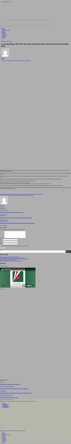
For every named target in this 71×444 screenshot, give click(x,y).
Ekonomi (3, 29)
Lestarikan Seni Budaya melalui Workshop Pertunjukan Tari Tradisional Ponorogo (14, 258)
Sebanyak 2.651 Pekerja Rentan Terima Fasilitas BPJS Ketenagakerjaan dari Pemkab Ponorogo (16, 195)
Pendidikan (4, 33)
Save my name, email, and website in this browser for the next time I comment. (15, 245)
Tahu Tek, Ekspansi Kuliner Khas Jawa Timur (8, 259)
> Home (3, 403)
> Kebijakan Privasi (6, 406)
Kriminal (3, 32)
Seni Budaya (4, 35)
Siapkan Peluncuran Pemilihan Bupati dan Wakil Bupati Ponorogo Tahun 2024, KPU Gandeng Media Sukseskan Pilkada (21, 194)
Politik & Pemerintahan (6, 30)
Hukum (3, 31)
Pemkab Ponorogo (15, 60)
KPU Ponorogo (8, 60)
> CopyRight (4, 405)
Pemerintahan (3, 41)
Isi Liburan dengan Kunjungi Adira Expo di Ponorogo (9, 256)
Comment (2, 237)
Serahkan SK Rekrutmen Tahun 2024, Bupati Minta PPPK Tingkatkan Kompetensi (16, 217)
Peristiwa (3, 37)
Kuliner (6, 395)
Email (1, 241)
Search (68, 251)
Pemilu (7, 41)
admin (3, 58)
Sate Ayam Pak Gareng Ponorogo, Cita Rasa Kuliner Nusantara (11, 260)
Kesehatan (4, 34)
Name (1, 239)
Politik (10, 41)
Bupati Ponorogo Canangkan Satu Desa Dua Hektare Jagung (11, 212)
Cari (0, 249)
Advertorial (4, 36)
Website (1, 243)
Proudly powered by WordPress (5, 430)
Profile (3, 28)
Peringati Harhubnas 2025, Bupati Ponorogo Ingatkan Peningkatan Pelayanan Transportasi (17, 223)
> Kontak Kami (5, 407)
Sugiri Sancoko (28, 60)
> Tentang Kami (5, 404)
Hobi (3, 38)
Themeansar (23, 430)
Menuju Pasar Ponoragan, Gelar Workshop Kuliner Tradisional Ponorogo (13, 257)
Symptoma (2, 289)
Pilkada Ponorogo (22, 60)
